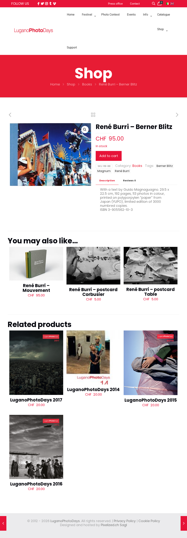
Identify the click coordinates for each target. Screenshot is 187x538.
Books (87, 84)
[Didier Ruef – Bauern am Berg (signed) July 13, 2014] (184, 523)
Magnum (104, 171)
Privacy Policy (125, 521)
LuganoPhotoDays (65, 521)
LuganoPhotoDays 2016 (36, 484)
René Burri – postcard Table (150, 291)
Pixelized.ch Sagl (114, 525)
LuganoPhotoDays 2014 (93, 389)
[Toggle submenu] (88, 24)
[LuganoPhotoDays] (33, 38)
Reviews (129, 180)
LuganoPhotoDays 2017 (36, 400)
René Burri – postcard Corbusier (93, 292)
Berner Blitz (165, 166)
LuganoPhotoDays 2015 (151, 400)
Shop (71, 84)
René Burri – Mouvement (36, 288)
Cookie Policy (149, 521)
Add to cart (108, 156)
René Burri (122, 171)
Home (55, 84)
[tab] (107, 181)
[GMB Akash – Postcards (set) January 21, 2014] (3, 523)
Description (107, 180)
